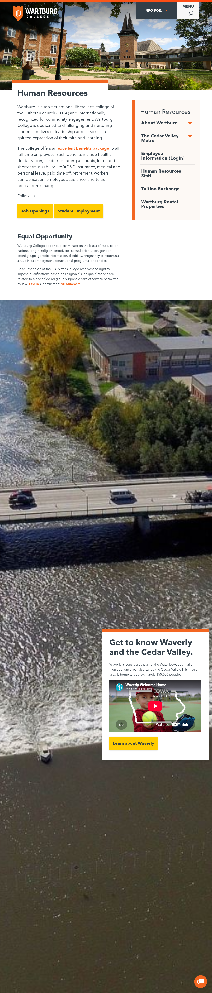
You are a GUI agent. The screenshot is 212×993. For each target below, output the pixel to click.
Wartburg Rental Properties (159, 204)
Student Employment (79, 211)
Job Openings (35, 211)
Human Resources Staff (161, 173)
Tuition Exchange (160, 189)
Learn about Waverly (133, 743)
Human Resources (165, 111)
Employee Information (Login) (163, 156)
